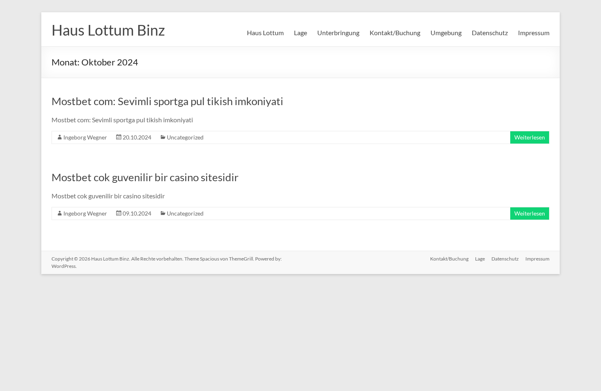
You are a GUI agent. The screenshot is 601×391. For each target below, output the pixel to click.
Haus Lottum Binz (108, 30)
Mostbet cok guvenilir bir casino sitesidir (145, 177)
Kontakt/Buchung (395, 32)
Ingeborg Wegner (85, 137)
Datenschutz (490, 32)
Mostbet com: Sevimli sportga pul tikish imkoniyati (167, 101)
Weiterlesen (529, 137)
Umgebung (446, 32)
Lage (300, 32)
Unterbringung (338, 32)
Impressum (533, 32)
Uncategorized (185, 137)
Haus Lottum (265, 32)
